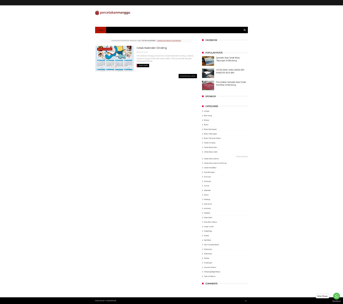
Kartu (206, 195)
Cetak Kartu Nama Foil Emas (215, 163)
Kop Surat (208, 204)
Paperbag (208, 231)
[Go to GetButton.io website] (336, 301)
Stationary (208, 249)
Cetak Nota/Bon (210, 168)
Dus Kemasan (209, 172)
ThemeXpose (110, 301)
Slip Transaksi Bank (211, 245)
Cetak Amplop (209, 143)
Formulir (207, 177)
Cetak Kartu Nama (211, 159)
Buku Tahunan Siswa (212, 138)
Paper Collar (209, 227)
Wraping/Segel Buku (212, 272)
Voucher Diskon (210, 267)
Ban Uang (208, 116)
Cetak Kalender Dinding (152, 47)
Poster (206, 235)
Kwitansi (207, 208)
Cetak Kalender (104, 49)
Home (100, 30)
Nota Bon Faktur (210, 222)
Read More (143, 65)
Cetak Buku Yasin (211, 152)
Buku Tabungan (210, 134)
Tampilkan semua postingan (169, 41)
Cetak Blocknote (210, 147)
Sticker (206, 258)
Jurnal (206, 186)
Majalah (207, 213)
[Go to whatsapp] (336, 296)
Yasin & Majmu (209, 276)
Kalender (207, 190)
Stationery (208, 254)
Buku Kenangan (210, 129)
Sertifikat (207, 240)
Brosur (206, 120)
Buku (206, 125)
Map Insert (208, 217)
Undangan (208, 263)
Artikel (206, 111)
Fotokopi (207, 181)
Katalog (207, 199)
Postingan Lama (187, 76)
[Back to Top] (246, 301)
